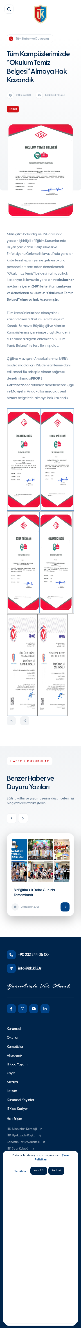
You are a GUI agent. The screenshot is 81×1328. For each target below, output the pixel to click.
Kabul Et (39, 1170)
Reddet (56, 1170)
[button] (9, 9)
